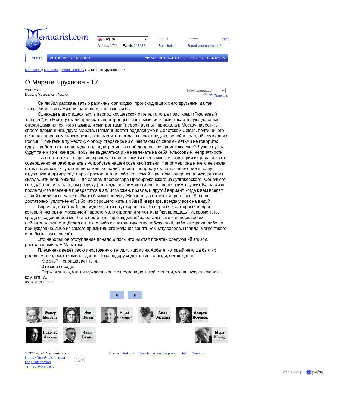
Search (83, 58)
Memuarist (33, 70)
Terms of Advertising (40, 366)
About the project (162, 58)
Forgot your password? (204, 46)
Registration (167, 46)
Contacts (216, 58)
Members (51, 70)
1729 (114, 46)
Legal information (38, 362)
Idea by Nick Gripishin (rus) (45, 358)
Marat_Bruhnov (72, 70)
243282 (139, 46)
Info (193, 58)
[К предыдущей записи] (117, 295)
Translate (221, 96)
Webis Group (292, 372)
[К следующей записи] (135, 295)
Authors (58, 58)
